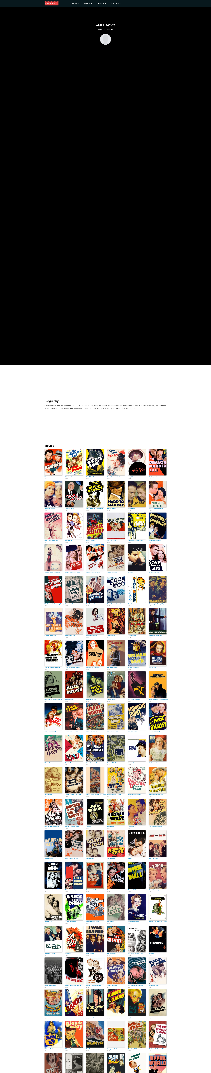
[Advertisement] (105, 380)
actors (102, 3)
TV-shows (88, 3)
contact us (116, 3)
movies (75, 3)
